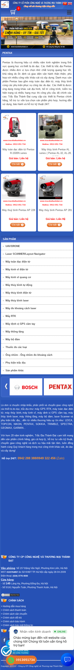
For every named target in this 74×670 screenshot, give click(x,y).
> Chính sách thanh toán (13, 610)
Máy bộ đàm (13, 339)
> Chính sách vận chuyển (14, 614)
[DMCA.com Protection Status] (10, 594)
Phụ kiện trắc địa (15, 362)
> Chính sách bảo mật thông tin (17, 625)
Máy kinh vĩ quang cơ (18, 277)
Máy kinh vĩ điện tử (17, 269)
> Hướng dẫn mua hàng (13, 606)
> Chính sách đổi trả (11, 617)
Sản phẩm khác (15, 370)
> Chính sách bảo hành (13, 621)
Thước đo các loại (16, 347)
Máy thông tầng (15, 331)
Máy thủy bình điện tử (18, 292)
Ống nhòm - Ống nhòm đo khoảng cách (29, 354)
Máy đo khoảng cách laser (21, 308)
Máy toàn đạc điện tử (18, 261)
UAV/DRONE (13, 246)
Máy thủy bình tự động (19, 285)
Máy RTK (11, 316)
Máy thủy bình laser (17, 300)
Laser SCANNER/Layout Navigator (25, 253)
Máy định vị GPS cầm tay (20, 323)
